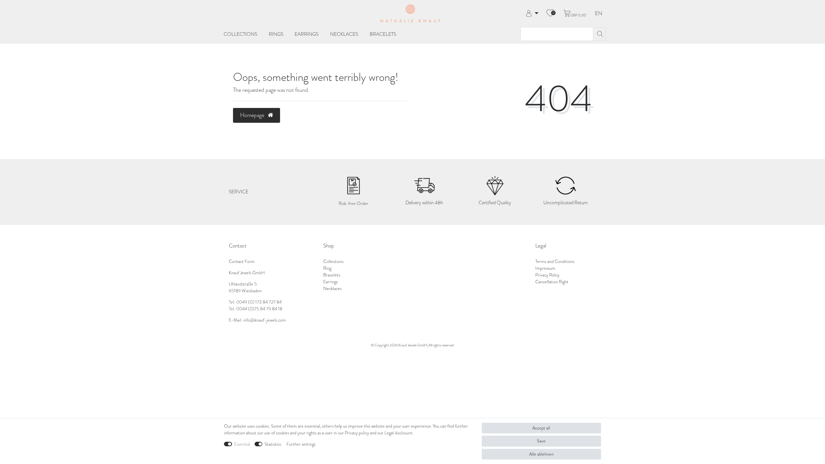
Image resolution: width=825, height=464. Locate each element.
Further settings (300, 444)
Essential (242, 444)
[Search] (599, 34)
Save (541, 441)
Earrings (306, 34)
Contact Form (242, 261)
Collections (240, 34)
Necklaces (344, 34)
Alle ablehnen (541, 454)
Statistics (273, 444)
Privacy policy (357, 433)
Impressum (545, 268)
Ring (327, 268)
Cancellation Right (551, 282)
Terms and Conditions (554, 261)
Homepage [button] (253, 115)
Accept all (541, 428)
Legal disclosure (398, 433)
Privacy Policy (547, 275)
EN (598, 13)
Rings (276, 34)
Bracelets (383, 34)
